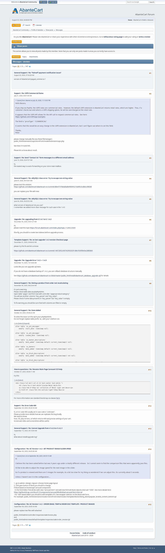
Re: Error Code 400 (29, 405)
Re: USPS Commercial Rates (32, 93)
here (58, 398)
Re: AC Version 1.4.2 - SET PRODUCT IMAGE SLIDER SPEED (49, 449)
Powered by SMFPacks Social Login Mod (37, 550)
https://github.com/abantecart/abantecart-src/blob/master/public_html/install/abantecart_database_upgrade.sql (59, 276)
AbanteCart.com (78, 535)
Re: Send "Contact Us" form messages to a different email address (48, 158)
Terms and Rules (143, 548)
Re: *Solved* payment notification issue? (45, 73)
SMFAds (12, 550)
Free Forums (20, 550)
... (24, 66)
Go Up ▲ (152, 548)
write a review (144, 37)
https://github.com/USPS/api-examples (30, 117)
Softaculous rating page (113, 37)
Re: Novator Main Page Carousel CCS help (46, 369)
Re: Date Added (35, 310)
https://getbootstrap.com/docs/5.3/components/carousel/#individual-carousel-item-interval (48, 492)
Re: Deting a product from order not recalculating (48, 283)
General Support (20, 73)
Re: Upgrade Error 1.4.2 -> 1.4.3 (34, 260)
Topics (24, 57)
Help (134, 548)
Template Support (21, 240)
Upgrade (17, 219)
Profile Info (17, 42)
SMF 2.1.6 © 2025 (15, 548)
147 (26, 66)
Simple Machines (26, 548)
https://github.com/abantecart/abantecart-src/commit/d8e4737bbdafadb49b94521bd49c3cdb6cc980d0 (53, 187)
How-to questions (21, 369)
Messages (16, 57)
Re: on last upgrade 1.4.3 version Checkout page (49, 240)
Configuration (19, 449)
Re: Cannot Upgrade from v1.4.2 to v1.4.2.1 (46, 428)
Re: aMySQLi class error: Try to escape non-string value (50, 178)
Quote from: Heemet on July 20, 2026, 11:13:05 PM (33, 100)
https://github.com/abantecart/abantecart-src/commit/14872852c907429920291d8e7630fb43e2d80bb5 (53, 251)
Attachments (33, 57)
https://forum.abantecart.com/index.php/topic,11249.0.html (52, 228)
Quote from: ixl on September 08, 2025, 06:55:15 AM (34, 456)
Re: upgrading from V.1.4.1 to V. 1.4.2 (36, 219)
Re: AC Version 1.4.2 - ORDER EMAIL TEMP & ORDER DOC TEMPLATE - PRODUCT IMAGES (61, 504)
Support (17, 93)
